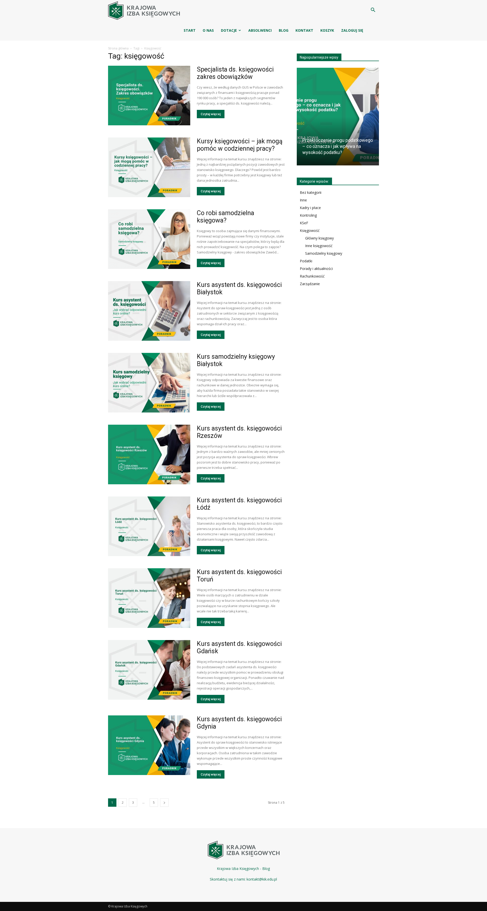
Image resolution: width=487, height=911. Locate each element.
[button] (373, 10)
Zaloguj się (352, 30)
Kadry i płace (310, 207)
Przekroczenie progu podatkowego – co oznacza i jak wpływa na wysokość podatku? (337, 146)
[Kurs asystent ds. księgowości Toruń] (149, 598)
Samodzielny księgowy (323, 253)
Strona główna (118, 48)
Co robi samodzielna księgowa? (225, 216)
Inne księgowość (319, 245)
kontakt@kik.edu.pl (262, 879)
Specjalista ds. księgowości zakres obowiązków (235, 73)
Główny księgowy (319, 238)
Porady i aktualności (316, 268)
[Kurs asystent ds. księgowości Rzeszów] (149, 454)
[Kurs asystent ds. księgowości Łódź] (149, 526)
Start (190, 30)
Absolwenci (260, 30)
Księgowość (310, 230)
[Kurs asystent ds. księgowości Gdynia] (149, 745)
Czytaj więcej (211, 114)
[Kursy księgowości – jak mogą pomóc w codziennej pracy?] (149, 167)
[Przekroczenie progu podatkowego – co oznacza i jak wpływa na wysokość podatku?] (338, 118)
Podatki (306, 261)
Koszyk (327, 30)
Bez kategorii (310, 192)
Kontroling (308, 215)
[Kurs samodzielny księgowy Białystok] (149, 382)
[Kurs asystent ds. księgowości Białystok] (149, 311)
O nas (208, 30)
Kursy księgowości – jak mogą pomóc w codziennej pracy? (240, 144)
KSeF (304, 222)
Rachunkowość (312, 276)
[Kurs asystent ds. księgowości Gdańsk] (149, 670)
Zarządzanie (310, 283)
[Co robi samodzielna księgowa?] (149, 239)
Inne (303, 200)
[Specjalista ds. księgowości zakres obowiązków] (149, 95)
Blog (283, 30)
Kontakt (304, 30)
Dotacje (229, 30)
